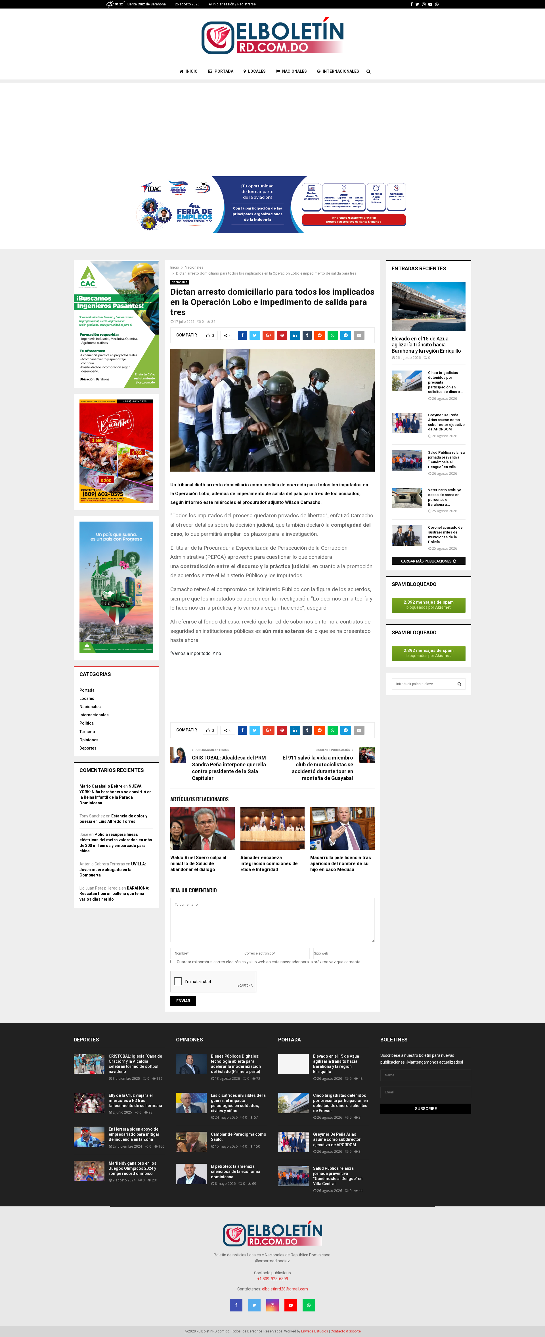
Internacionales (94, 715)
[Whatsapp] (437, 4)
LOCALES (256, 71)
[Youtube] (430, 4)
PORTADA (223, 71)
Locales (86, 698)
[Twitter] (417, 4)
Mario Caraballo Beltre (100, 786)
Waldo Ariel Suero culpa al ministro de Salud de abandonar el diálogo (198, 863)
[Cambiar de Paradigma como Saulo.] (191, 1142)
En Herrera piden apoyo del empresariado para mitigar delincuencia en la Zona (134, 1134)
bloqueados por (429, 605)
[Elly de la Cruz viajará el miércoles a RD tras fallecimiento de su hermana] (89, 1103)
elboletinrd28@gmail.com (285, 1289)
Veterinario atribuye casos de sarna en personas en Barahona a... (444, 497)
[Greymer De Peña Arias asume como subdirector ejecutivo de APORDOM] (407, 423)
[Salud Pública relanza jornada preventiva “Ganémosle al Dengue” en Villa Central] (407, 460)
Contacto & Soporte (346, 1331)
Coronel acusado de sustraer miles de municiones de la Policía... (445, 534)
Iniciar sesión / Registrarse (234, 4)
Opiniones (88, 740)
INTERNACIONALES (340, 71)
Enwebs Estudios (314, 1331)
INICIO (191, 71)
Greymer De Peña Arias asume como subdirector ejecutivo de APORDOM (446, 422)
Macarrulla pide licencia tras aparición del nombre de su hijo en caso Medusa (340, 863)
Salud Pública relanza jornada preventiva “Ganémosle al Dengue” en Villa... (446, 459)
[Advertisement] (272, 122)
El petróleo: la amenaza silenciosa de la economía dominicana (235, 1171)
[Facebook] (411, 4)
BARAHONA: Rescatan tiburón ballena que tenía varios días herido (114, 893)
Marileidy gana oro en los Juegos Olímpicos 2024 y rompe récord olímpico (132, 1168)
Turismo (87, 731)
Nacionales (179, 282)
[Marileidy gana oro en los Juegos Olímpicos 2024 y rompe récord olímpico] (89, 1171)
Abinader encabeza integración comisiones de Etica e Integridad (269, 863)
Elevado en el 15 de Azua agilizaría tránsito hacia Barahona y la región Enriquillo (426, 345)
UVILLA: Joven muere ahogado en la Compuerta (112, 869)
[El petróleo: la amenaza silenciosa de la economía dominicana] (191, 1174)
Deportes (88, 748)
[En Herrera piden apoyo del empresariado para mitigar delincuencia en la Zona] (89, 1137)
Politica (86, 723)
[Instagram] (423, 4)
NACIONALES (294, 71)
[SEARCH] (459, 684)
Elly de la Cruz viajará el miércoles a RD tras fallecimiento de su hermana (135, 1100)
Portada (87, 690)
